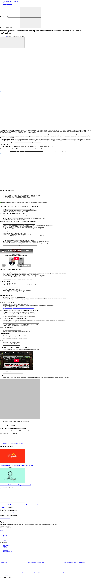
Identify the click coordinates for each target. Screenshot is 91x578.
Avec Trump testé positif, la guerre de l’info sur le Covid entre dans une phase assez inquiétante (23, 228)
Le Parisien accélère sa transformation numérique (13, 373)
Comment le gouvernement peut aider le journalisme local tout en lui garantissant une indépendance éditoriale (25, 241)
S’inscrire (15, 433)
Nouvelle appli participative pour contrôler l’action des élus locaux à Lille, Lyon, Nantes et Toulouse (24, 275)
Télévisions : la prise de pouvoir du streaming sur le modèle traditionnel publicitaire (20, 215)
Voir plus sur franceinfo (5, 518)
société (12, 512)
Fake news (5, 539)
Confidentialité (6, 575)
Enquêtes (5, 546)
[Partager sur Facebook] (13, 58)
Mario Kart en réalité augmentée (9, 336)
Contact (1, 530)
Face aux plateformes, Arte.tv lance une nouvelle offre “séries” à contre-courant (19, 299)
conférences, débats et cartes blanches (37, 148)
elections (2, 512)
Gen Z (4, 536)
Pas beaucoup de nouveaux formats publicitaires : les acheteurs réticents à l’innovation (21, 323)
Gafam (4, 540)
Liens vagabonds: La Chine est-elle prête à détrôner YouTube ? (17, 465)
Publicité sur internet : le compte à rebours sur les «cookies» (15, 325)
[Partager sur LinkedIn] (13, 78)
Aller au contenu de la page (8, 2)
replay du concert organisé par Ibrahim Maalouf (23, 146)
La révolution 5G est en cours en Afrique (11, 342)
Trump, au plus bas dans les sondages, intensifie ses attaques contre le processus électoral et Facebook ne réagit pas (27, 243)
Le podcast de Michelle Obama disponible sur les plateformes (15, 306)
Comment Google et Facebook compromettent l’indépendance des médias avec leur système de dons (24, 218)
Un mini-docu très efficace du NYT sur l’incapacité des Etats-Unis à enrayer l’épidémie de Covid (23, 276)
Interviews (5, 547)
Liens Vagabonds (6, 545)
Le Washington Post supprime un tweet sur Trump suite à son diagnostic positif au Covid (21, 242)
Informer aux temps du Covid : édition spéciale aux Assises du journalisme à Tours (20, 245)
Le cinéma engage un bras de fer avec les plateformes (14, 219)
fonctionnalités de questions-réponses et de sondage (29, 140)
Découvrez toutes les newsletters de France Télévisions (11, 443)
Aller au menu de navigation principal (11, 1)
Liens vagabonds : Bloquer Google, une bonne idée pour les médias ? (19, 504)
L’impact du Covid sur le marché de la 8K (11, 345)
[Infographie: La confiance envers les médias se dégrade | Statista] (14, 202)
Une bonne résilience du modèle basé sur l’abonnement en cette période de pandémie (20, 324)
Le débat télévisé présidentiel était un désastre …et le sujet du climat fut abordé (19, 284)
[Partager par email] (13, 89)
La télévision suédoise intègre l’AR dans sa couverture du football (16, 331)
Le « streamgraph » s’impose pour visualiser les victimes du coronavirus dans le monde (21, 274)
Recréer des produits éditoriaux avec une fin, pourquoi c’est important (17, 279)
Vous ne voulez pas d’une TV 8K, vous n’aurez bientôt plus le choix (17, 343)
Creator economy (6, 537)
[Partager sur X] (13, 68)
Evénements (5, 548)
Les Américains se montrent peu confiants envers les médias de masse (17, 226)
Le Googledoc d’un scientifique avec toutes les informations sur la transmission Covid (21, 277)
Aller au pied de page (7, 4)
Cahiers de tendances (7, 551)
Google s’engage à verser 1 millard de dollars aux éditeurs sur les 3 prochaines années (21, 217)
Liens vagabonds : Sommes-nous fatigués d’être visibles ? (15, 485)
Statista (45, 202)
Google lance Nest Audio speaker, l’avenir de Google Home (15, 304)
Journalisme (5, 535)
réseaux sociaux (7, 512)
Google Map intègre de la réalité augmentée (12, 330)
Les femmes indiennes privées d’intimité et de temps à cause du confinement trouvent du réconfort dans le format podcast (28, 305)
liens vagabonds (3, 36)
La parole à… (5, 550)
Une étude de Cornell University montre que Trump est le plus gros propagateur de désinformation (23, 227)
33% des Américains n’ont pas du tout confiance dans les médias (16, 197)
